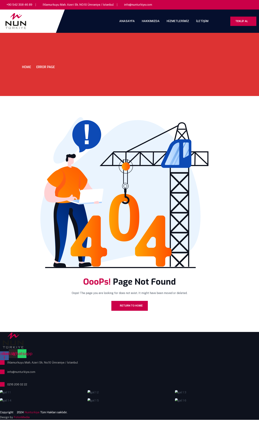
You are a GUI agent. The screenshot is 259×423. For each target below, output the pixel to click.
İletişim (202, 21)
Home (26, 67)
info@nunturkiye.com (138, 4)
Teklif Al (241, 21)
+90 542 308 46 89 (19, 4)
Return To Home (131, 305)
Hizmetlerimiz (178, 21)
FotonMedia (22, 417)
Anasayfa (127, 21)
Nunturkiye (32, 412)
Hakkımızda (151, 21)
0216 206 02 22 (17, 384)
